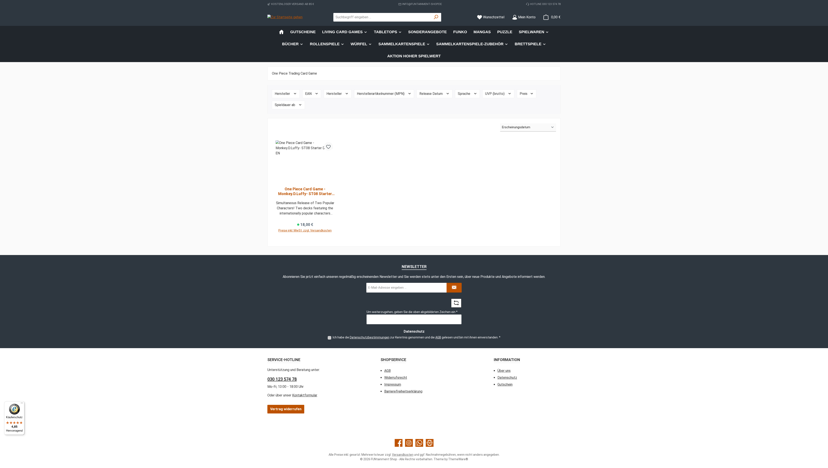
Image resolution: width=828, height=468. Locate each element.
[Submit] (454, 288)
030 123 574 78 (282, 379)
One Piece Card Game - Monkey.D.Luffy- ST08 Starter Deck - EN (305, 191)
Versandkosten (402, 454)
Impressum (392, 384)
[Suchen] (436, 17)
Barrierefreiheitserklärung (403, 391)
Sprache (464, 94)
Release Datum (431, 94)
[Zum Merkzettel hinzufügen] (328, 146)
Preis (524, 94)
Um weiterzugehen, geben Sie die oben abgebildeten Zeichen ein (412, 312)
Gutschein (505, 384)
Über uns (504, 371)
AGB (438, 337)
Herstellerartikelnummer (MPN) (381, 94)
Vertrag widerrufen (285, 409)
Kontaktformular (304, 395)
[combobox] (382, 17)
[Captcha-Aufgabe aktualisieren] (456, 303)
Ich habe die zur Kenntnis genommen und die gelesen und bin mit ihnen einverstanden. (416, 337)
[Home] (281, 32)
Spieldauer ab (285, 105)
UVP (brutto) (495, 94)
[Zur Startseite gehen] (285, 17)
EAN (308, 94)
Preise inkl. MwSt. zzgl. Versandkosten (305, 230)
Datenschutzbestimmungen (369, 337)
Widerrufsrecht (395, 378)
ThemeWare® (458, 459)
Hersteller (283, 94)
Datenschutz (507, 378)
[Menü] (21, 404)
